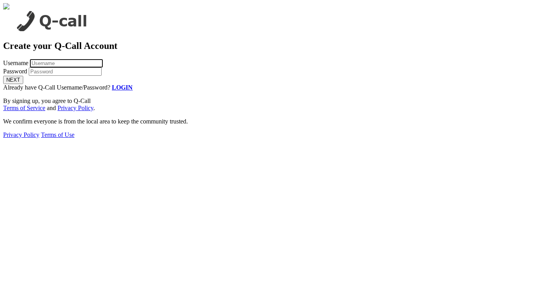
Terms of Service (24, 108)
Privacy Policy (75, 108)
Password (15, 71)
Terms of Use (57, 134)
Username (15, 63)
